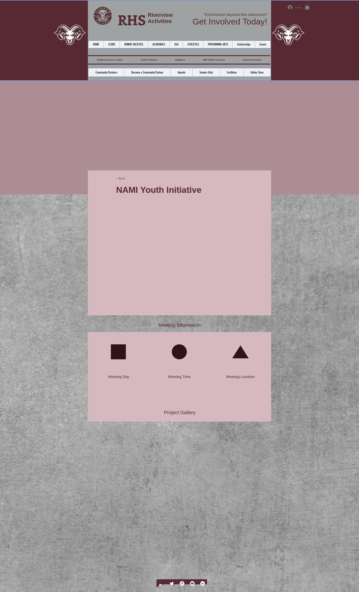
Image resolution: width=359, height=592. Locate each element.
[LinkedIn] (202, 583)
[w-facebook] (161, 586)
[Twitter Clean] (171, 583)
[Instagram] (182, 583)
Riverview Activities (160, 18)
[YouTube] (192, 583)
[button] (307, 7)
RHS (132, 19)
